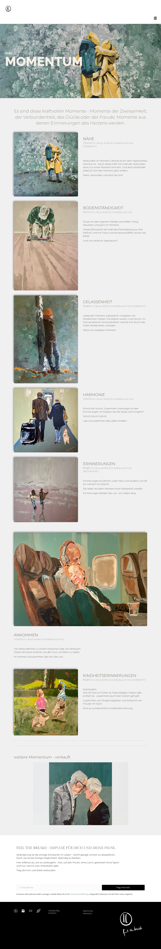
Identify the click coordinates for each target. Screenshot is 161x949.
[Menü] (155, 18)
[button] (20, 797)
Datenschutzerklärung (79, 894)
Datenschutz (88, 911)
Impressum (87, 913)
